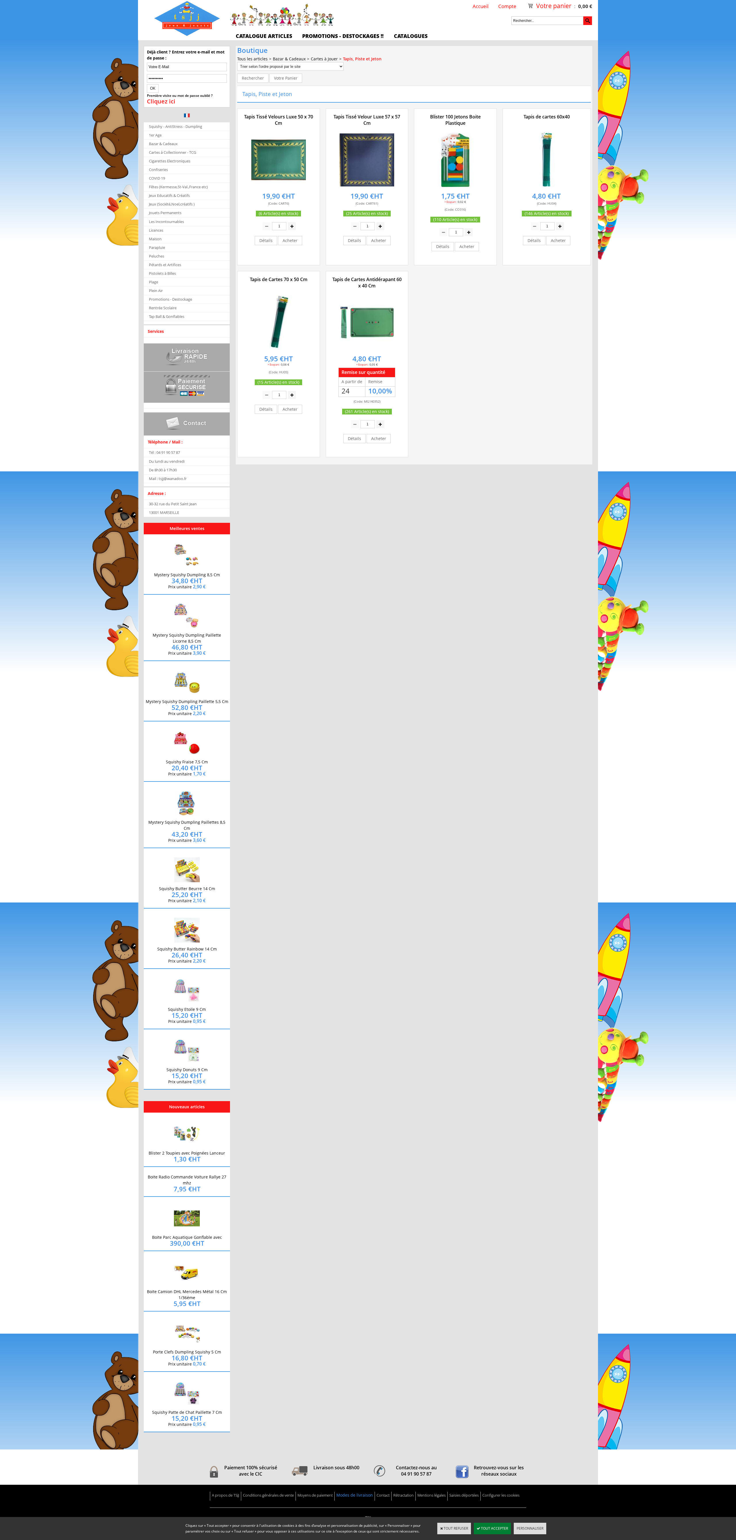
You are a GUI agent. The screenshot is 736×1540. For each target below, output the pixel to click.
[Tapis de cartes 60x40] (546, 187)
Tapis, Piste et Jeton (362, 59)
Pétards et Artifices (165, 264)
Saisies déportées (464, 1495)
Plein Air (156, 290)
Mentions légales (431, 1495)
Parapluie (157, 247)
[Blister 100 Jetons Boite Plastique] (455, 187)
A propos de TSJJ (225, 1495)
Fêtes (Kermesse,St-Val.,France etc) (178, 186)
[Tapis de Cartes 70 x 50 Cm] (278, 349)
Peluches (156, 256)
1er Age (155, 135)
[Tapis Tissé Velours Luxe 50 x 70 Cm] (278, 187)
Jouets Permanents (165, 212)
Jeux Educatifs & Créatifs (169, 195)
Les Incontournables (166, 221)
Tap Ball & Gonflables (166, 316)
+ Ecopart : (450, 202)
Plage (153, 282)
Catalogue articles (264, 35)
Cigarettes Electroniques (169, 161)
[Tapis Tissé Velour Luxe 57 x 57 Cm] (367, 187)
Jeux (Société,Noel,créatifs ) (172, 204)
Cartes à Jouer (324, 59)
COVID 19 (157, 178)
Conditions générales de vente (268, 1495)
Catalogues (411, 35)
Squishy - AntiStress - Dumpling (175, 126)
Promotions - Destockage (170, 299)
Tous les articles (252, 59)
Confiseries (158, 169)
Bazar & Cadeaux (163, 143)
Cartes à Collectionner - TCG (172, 152)
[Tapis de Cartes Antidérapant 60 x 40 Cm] (367, 349)
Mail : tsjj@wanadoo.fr (168, 478)
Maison (155, 238)
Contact (383, 1495)
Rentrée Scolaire (163, 307)
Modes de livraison (354, 1495)
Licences (156, 230)
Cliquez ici (161, 101)
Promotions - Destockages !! (343, 35)
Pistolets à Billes (162, 273)
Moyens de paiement (315, 1495)
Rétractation (403, 1495)
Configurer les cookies (501, 1495)
